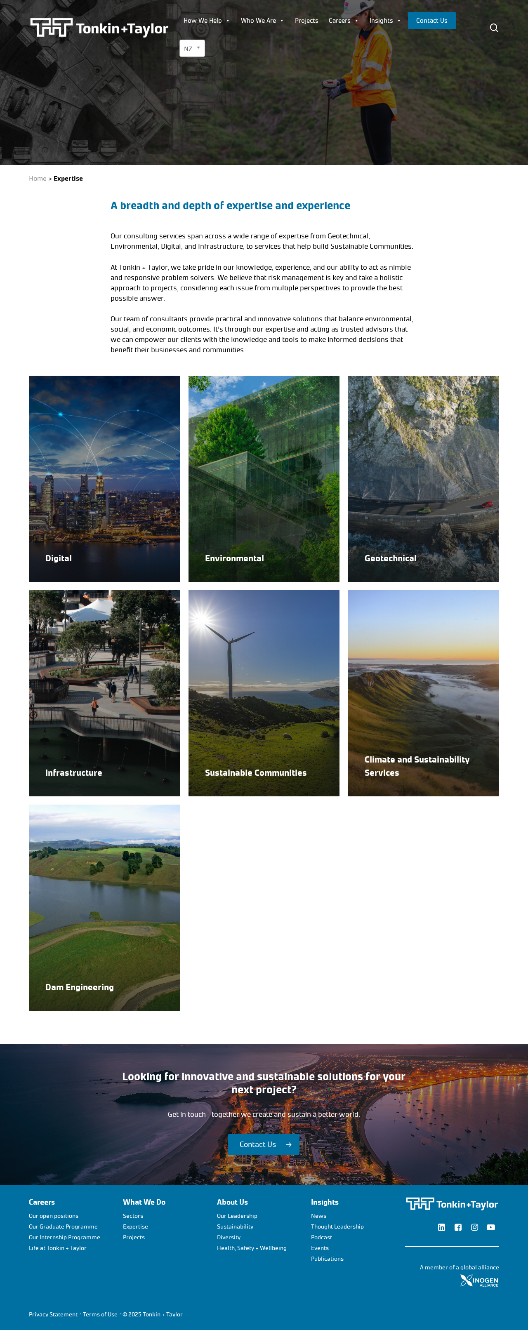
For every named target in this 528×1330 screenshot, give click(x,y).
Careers (340, 20)
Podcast (321, 1237)
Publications (327, 1258)
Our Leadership (237, 1215)
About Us (232, 1202)
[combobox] (192, 48)
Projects (306, 20)
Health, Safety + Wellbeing (252, 1248)
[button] (263, 1144)
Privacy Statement (53, 1314)
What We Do (144, 1202)
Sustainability (235, 1226)
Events (320, 1248)
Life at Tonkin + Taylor (58, 1248)
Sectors (133, 1215)
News (318, 1215)
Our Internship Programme (64, 1237)
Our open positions (53, 1215)
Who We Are (258, 20)
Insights (381, 20)
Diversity (228, 1237)
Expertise (135, 1226)
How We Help (203, 20)
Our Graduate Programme (63, 1226)
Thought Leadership (337, 1226)
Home (38, 178)
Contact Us (432, 20)
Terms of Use (100, 1314)
